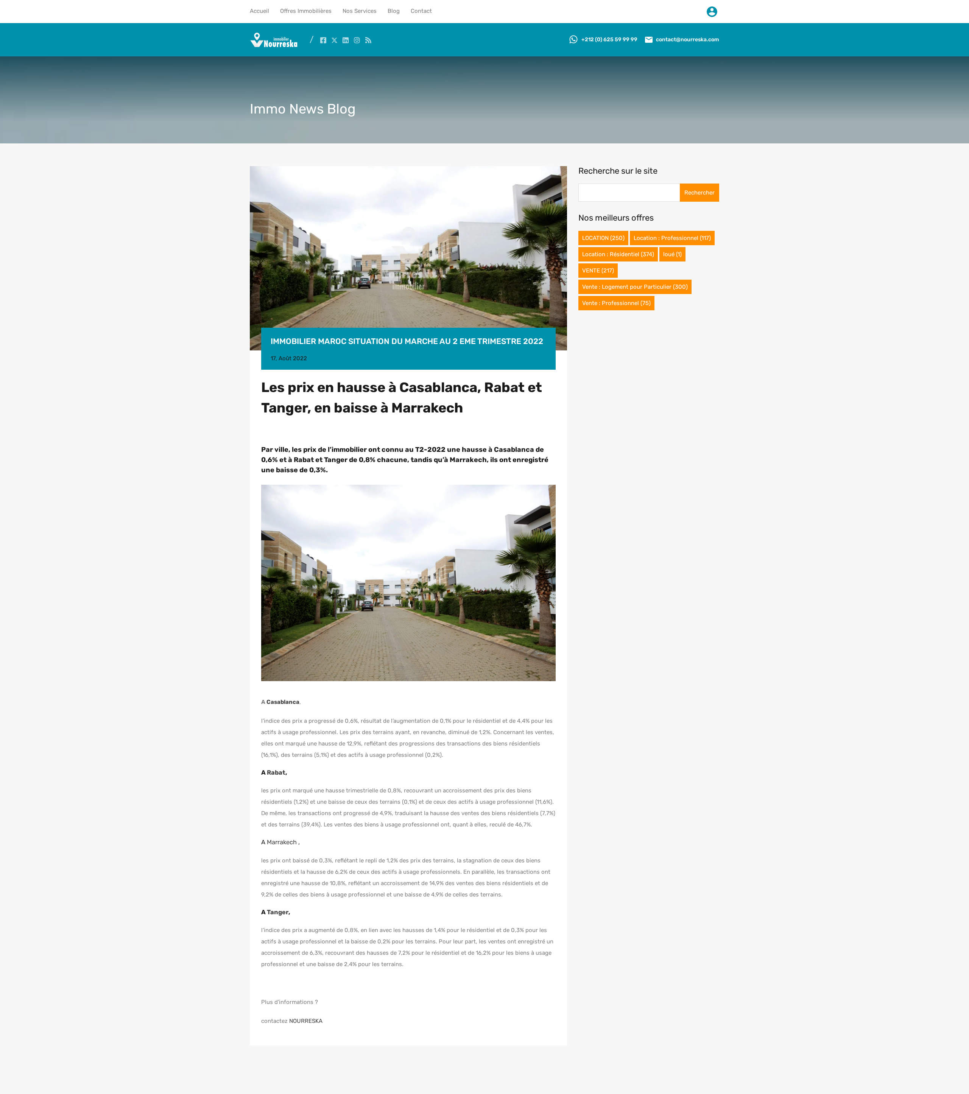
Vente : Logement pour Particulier (635, 286)
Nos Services (360, 11)
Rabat (276, 772)
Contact (421, 11)
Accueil (259, 11)
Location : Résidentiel (618, 254)
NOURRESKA (305, 1021)
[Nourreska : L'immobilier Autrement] (274, 45)
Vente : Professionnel (616, 303)
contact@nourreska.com (687, 39)
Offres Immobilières (306, 11)
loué (672, 254)
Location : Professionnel (672, 238)
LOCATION (603, 238)
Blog (394, 11)
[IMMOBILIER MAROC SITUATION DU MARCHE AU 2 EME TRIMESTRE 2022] (408, 258)
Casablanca (282, 702)
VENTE (598, 270)
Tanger (277, 912)
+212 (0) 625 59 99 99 (609, 39)
